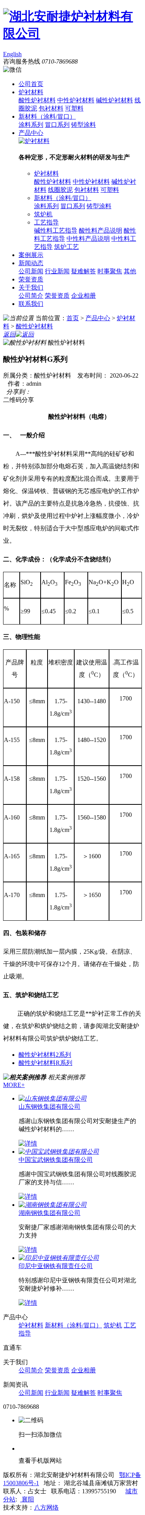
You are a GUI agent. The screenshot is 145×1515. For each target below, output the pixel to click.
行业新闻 (57, 271)
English (12, 54)
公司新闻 (31, 271)
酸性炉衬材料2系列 (45, 1054)
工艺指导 (46, 222)
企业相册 (83, 295)
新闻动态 (31, 263)
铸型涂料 (83, 124)
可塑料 (74, 108)
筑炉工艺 (66, 246)
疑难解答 (83, 271)
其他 (130, 271)
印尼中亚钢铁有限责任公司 (56, 1266)
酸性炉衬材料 (37, 100)
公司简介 (31, 295)
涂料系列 (31, 124)
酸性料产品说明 (100, 230)
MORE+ (14, 1085)
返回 (9, 334)
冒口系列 (57, 124)
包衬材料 (51, 108)
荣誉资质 (31, 279)
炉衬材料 (31, 92)
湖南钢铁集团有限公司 (49, 1213)
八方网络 (46, 1507)
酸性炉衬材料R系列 (45, 1062)
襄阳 (27, 1499)
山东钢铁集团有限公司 (49, 1106)
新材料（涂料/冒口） (47, 116)
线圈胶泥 (60, 189)
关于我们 (31, 287)
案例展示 (31, 255)
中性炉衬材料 (75, 100)
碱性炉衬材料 (114, 100)
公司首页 (31, 84)
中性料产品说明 (88, 238)
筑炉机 (43, 214)
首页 (73, 318)
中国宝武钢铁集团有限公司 (56, 1159)
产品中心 (31, 132)
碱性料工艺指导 (55, 230)
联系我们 (31, 303)
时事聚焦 (109, 271)
